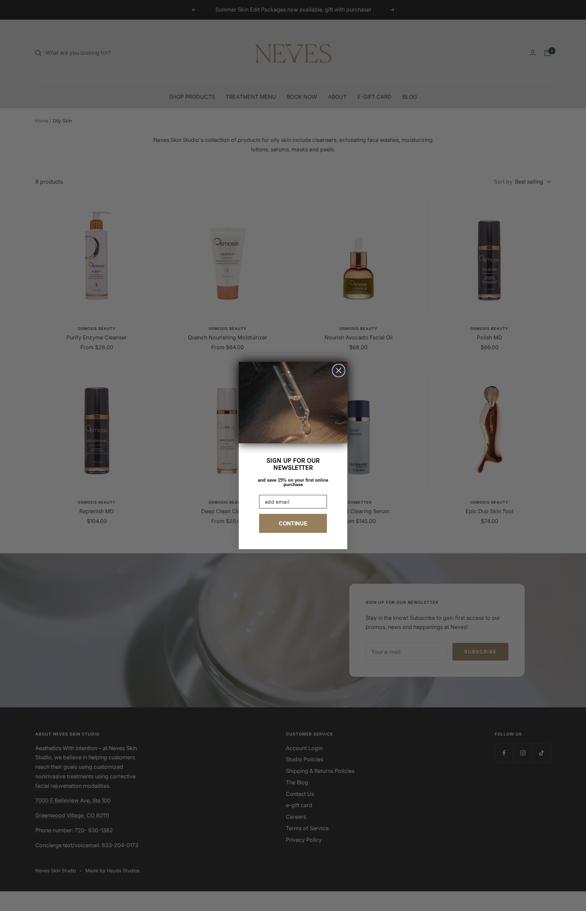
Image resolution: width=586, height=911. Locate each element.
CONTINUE (293, 523)
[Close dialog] (339, 370)
